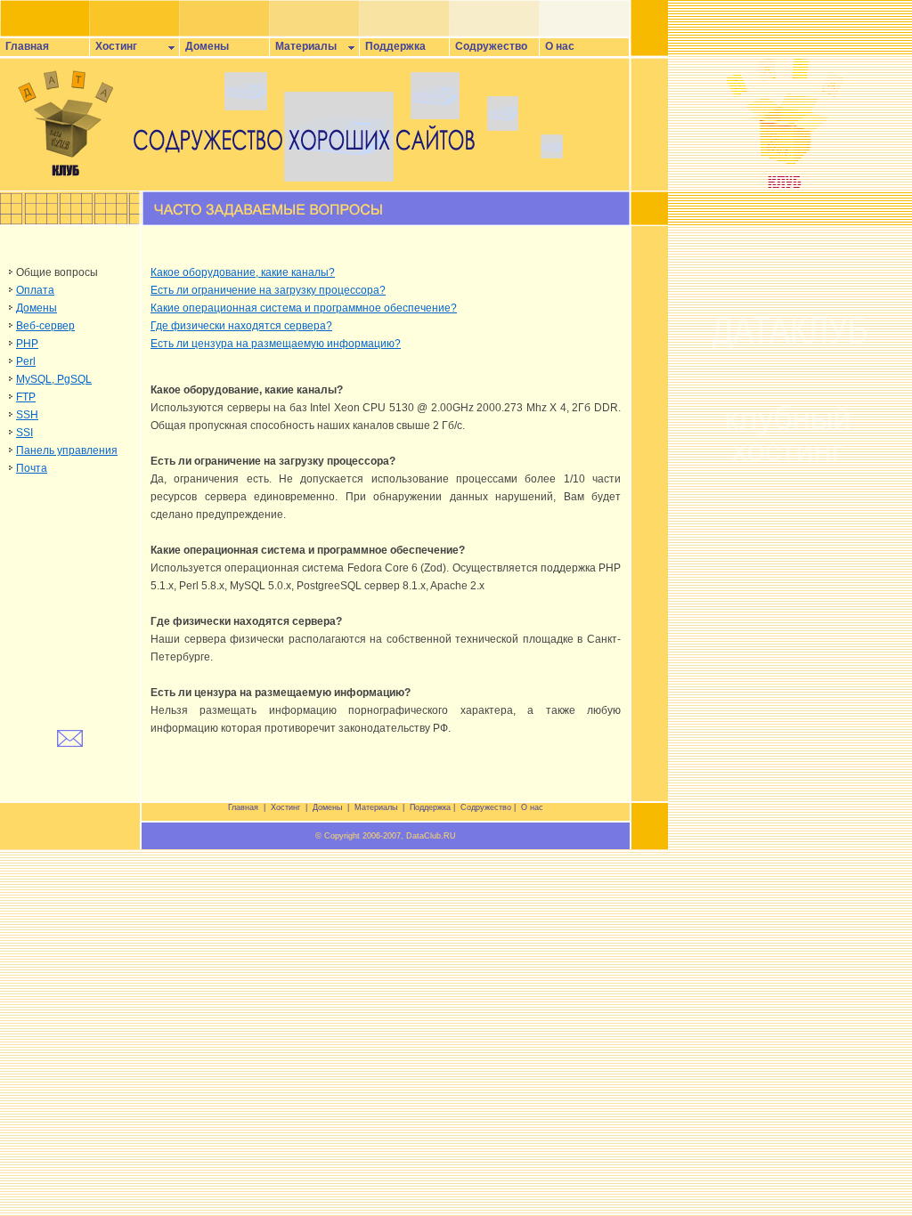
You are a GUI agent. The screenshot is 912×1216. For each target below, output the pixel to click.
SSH (27, 415)
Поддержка (393, 46)
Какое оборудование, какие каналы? (243, 272)
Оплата (35, 290)
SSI (24, 432)
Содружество (488, 46)
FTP (26, 397)
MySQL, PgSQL (54, 379)
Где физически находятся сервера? (241, 326)
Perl (26, 361)
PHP (27, 343)
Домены (204, 46)
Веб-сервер (45, 326)
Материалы (303, 46)
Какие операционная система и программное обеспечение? (304, 308)
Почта (31, 468)
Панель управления (67, 450)
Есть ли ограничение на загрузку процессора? (268, 290)
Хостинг (113, 46)
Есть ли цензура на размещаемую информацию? (276, 343)
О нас (557, 46)
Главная (24, 46)
